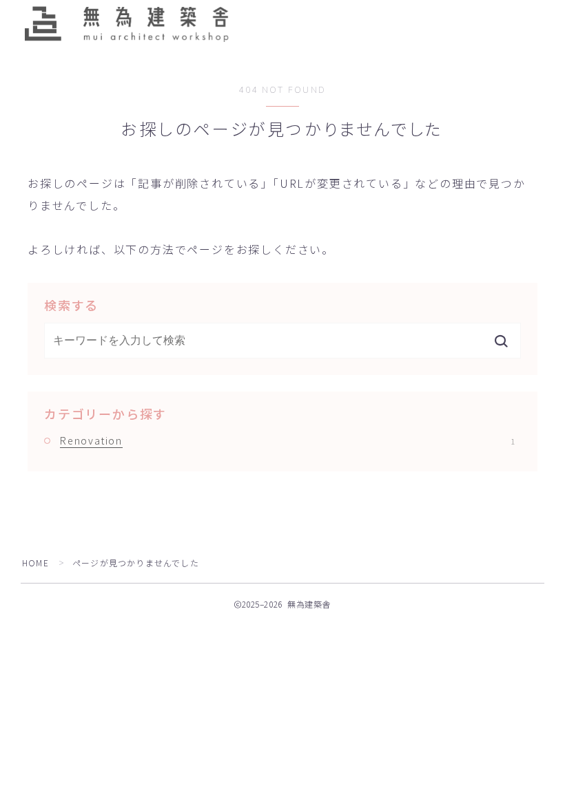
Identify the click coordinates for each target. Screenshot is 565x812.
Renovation (287, 440)
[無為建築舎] (126, 23)
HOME (35, 562)
